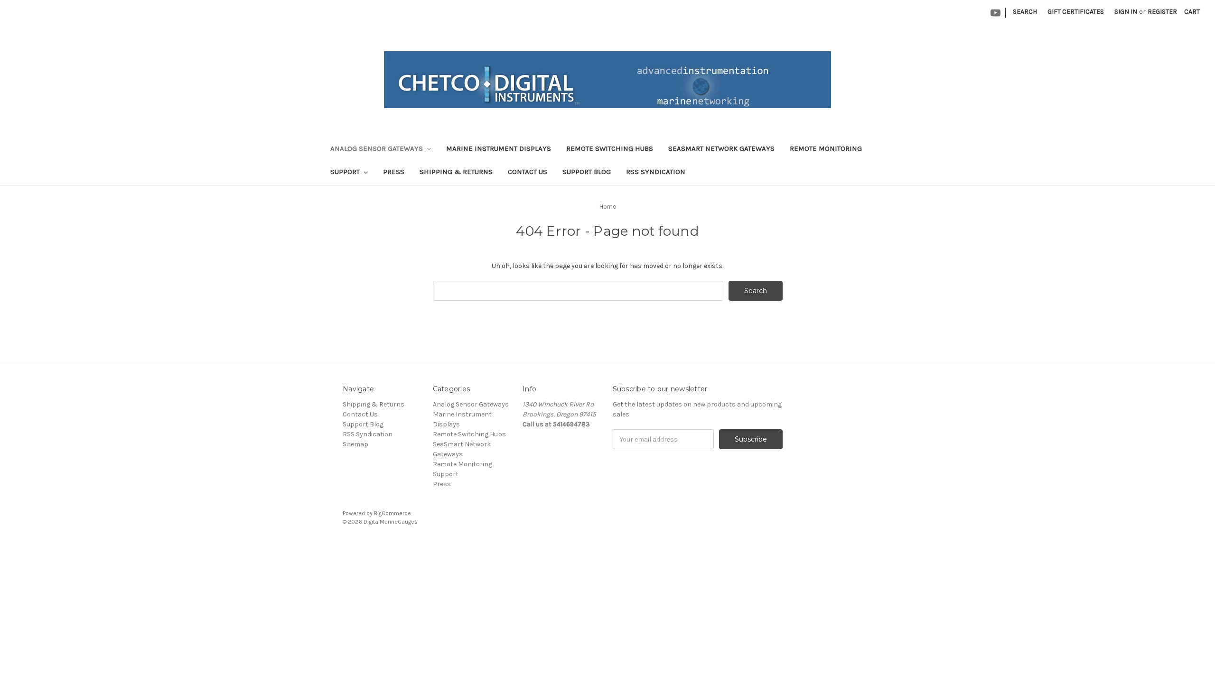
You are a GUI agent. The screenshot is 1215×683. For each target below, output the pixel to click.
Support (346, 171)
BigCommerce (392, 513)
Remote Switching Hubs (609, 148)
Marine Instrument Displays (498, 148)
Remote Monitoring (826, 148)
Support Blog (586, 171)
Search (1025, 12)
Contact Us (527, 171)
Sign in (1125, 12)
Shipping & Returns (456, 171)
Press (393, 171)
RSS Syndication (655, 171)
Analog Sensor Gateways (377, 148)
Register (1162, 12)
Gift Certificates (1075, 12)
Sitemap (355, 444)
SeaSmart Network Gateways (721, 148)
